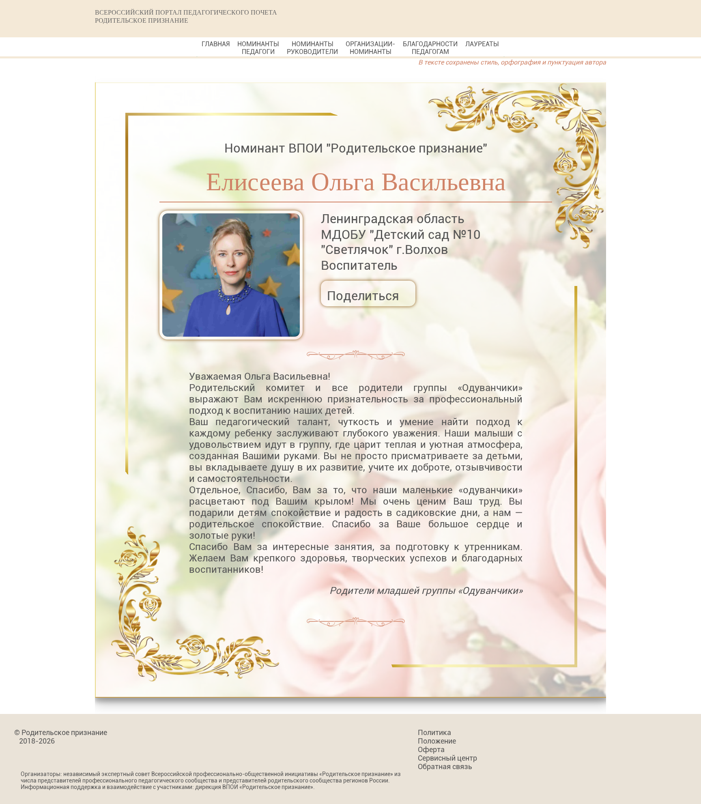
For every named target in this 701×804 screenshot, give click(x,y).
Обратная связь (445, 766)
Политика (434, 732)
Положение (437, 741)
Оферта (431, 749)
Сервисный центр (447, 758)
